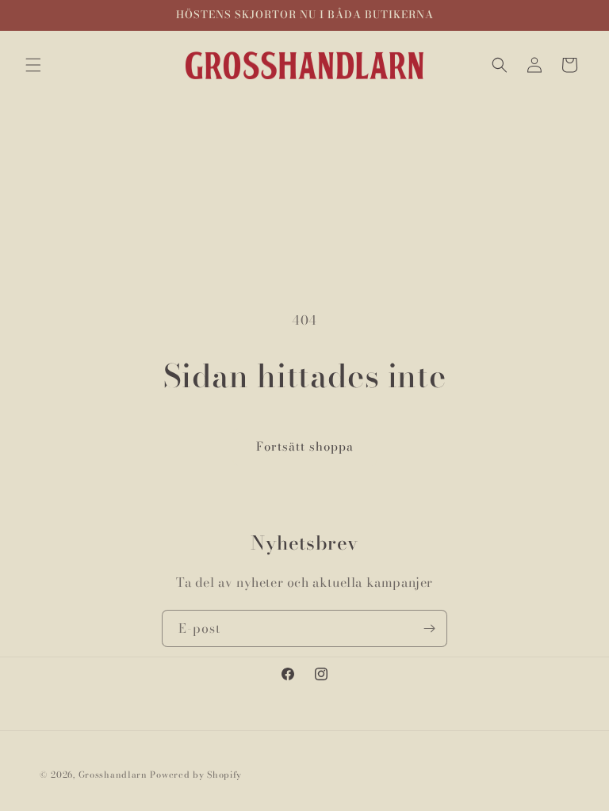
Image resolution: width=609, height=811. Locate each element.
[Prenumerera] (429, 628)
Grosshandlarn (113, 774)
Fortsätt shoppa (305, 446)
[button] (33, 65)
